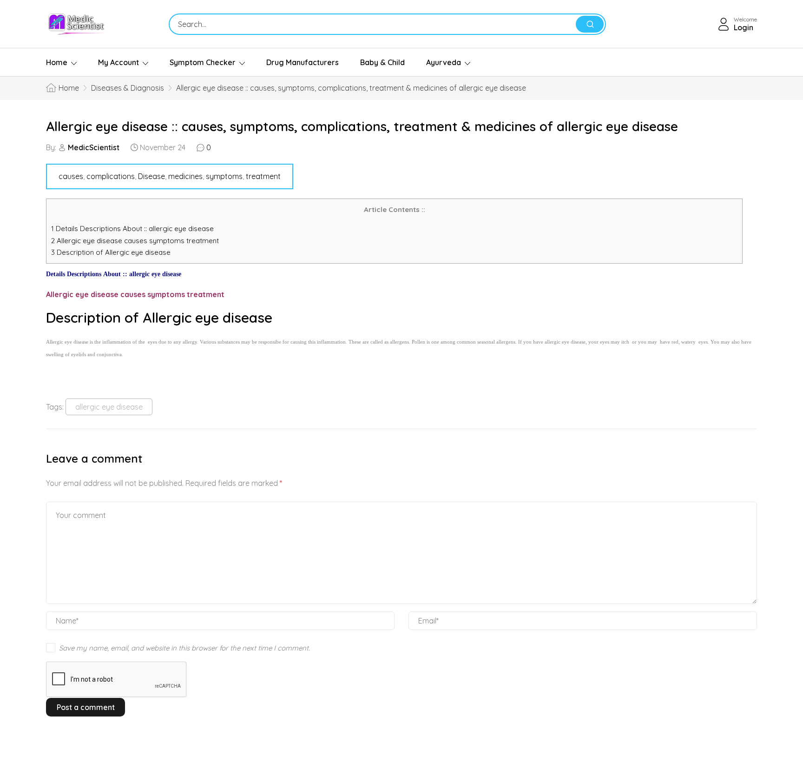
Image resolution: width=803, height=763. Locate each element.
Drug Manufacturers (302, 62)
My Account (118, 62)
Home (56, 62)
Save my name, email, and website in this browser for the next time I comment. (184, 648)
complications (110, 176)
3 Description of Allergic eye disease (111, 252)
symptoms (224, 176)
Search (590, 24)
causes (71, 176)
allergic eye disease (109, 406)
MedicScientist (93, 147)
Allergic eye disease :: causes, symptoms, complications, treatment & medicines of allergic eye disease (362, 126)
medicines (185, 176)
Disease (151, 176)
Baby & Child (382, 62)
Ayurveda (443, 62)
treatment (263, 176)
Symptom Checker (203, 62)
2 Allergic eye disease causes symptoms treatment (136, 240)
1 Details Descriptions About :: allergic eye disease (132, 228)
